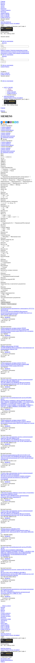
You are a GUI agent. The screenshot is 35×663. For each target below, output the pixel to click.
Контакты (3, 617)
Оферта (3, 622)
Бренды (3, 610)
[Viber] (11, 122)
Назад (9, 89)
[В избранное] (1, 323)
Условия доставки (6, 616)
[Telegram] (18, 122)
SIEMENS (7, 317)
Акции (2, 608)
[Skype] (15, 122)
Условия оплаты (5, 614)
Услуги (3, 611)
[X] (8, 122)
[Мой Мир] (6, 122)
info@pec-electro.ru (6, 22)
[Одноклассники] (4, 122)
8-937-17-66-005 (5, 14)
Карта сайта (4, 623)
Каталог (3, 607)
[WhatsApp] (13, 122)
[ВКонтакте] (2, 122)
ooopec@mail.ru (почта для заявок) (10, 23)
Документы (4, 620)
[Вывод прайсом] (3, 305)
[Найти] (4, 48)
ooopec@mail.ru (5, 13)
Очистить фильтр (11, 304)
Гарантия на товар (6, 619)
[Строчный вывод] (2, 305)
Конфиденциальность (7, 660)
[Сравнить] (1, 325)
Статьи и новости (5, 613)
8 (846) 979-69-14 (5, 17)
